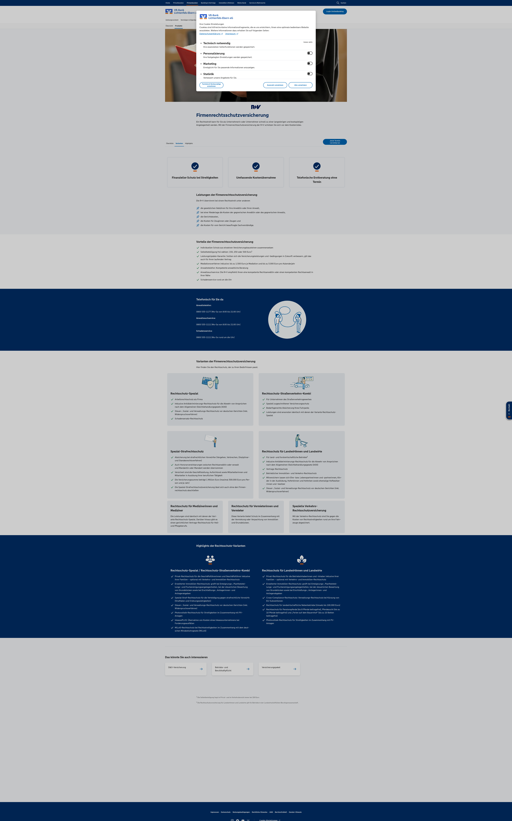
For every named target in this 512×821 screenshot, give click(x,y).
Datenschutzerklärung (210, 33)
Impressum (230, 33)
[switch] (310, 53)
